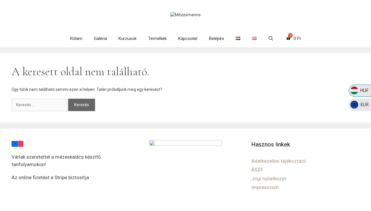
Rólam (76, 38)
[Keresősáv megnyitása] (270, 38)
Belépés (216, 38)
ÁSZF (257, 170)
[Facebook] (14, 144)
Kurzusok (128, 38)
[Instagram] (20, 144)
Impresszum (265, 187)
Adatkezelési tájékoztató (278, 161)
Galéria (100, 38)
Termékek (157, 38)
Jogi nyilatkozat (268, 178)
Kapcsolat (187, 38)
